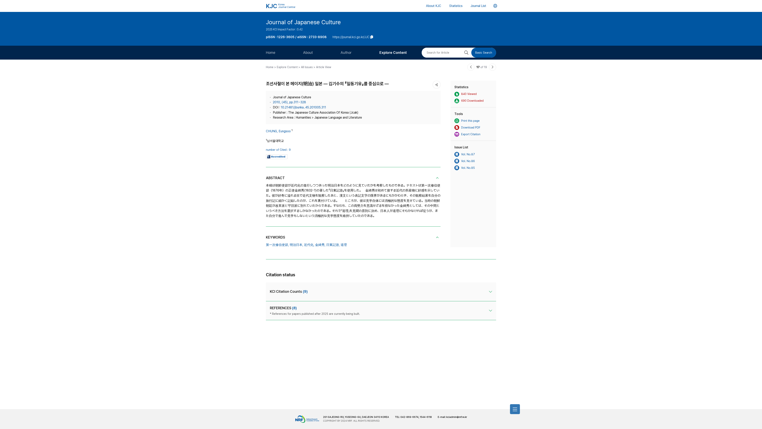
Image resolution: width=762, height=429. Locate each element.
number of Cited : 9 (278, 149)
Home (270, 52)
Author (346, 52)
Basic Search (483, 52)
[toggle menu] (515, 409)
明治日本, (296, 245)
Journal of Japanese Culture (303, 22)
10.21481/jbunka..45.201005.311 (303, 107)
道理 (344, 245)
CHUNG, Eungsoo (278, 131)
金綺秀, (320, 245)
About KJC (433, 6)
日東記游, (333, 245)
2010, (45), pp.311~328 (289, 102)
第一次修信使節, (277, 245)
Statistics (456, 6)
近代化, (309, 245)
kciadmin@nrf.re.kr (456, 417)
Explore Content (393, 52)
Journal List (478, 6)
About (308, 52)
